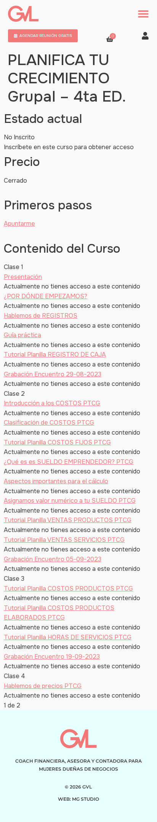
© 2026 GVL (78, 787)
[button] (143, 13)
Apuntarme (19, 224)
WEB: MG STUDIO (78, 799)
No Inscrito (19, 137)
